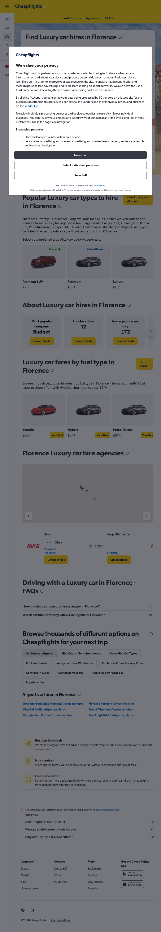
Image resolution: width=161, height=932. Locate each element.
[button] (80, 155)
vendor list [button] (31, 106)
